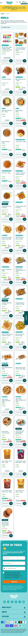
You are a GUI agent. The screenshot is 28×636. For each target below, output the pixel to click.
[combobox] (5, 568)
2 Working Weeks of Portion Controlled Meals (21, 49)
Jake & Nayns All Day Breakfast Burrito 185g (20, 432)
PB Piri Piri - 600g (6, 173)
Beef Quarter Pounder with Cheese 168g (5, 524)
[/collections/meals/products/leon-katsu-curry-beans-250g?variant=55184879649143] (20, 483)
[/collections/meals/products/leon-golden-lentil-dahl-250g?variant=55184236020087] (7, 454)
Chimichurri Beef (6, 79)
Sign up (14, 582)
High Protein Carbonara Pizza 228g (6, 401)
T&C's (12, 589)
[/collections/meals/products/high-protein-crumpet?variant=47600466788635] (7, 422)
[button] (26, 318)
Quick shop (5, 60)
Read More (3, 23)
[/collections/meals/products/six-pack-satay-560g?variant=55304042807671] (7, 133)
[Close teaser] (24, 325)
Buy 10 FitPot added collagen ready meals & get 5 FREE (7, 49)
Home (2, 13)
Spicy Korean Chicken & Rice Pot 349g (20, 270)
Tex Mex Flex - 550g (21, 141)
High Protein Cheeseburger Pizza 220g (21, 400)
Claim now (14, 9)
